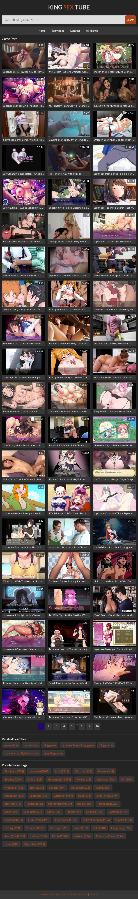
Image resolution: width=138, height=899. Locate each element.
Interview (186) (105, 779)
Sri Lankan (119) (14, 795)
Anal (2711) (62, 771)
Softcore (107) (118, 811)
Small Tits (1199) (107, 795)
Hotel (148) (74, 811)
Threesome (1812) (66, 819)
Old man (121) (83, 771)
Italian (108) (84, 803)
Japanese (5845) (39, 771)
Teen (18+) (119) (14, 836)
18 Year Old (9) (35, 828)
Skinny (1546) (94, 811)
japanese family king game (78, 745)
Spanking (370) (33, 811)
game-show (31, 745)
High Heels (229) (34, 844)
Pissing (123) (12, 828)
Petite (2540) (60, 836)
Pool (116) (84, 795)
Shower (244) (106, 771)
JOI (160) (126, 779)
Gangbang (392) (121, 828)
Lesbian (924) (82, 836)
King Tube (69, 7)
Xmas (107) (81, 828)
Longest (75, 30)
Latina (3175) (38, 836)
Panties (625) (34, 803)
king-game (106, 745)
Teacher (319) (13, 779)
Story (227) (54, 811)
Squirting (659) (13, 819)
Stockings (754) (14, 771)
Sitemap (94, 894)
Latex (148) (11, 844)
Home (41, 30)
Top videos (57, 30)
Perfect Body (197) (60, 803)
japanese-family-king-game (21, 753)
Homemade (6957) (59, 779)
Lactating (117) (39, 795)
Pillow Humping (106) (96, 819)
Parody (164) (57, 787)
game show (11, 745)
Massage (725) (59, 828)
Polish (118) (83, 779)
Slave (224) (11, 811)
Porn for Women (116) (110, 836)
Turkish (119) (12, 803)
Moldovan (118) (14, 787)
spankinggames (53, 753)
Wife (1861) (102, 787)
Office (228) (34, 779)
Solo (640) (99, 828)
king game (49, 745)
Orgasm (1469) (63, 795)
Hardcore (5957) (108, 803)
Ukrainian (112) (80, 787)
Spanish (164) (123, 819)
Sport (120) (37, 787)
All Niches (92, 30)
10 (97, 726)
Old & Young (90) (38, 819)
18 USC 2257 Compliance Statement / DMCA (64, 894)
